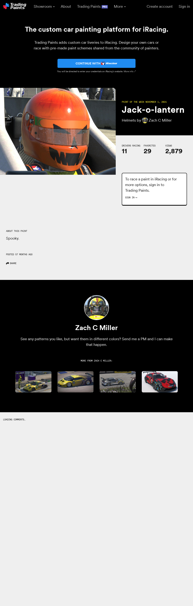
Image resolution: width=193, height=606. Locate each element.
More (119, 6)
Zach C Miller (102, 360)
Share (13, 263)
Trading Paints (92, 6)
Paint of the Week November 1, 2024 (144, 102)
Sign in (184, 6)
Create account (160, 6)
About (66, 6)
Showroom (43, 6)
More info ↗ (130, 71)
